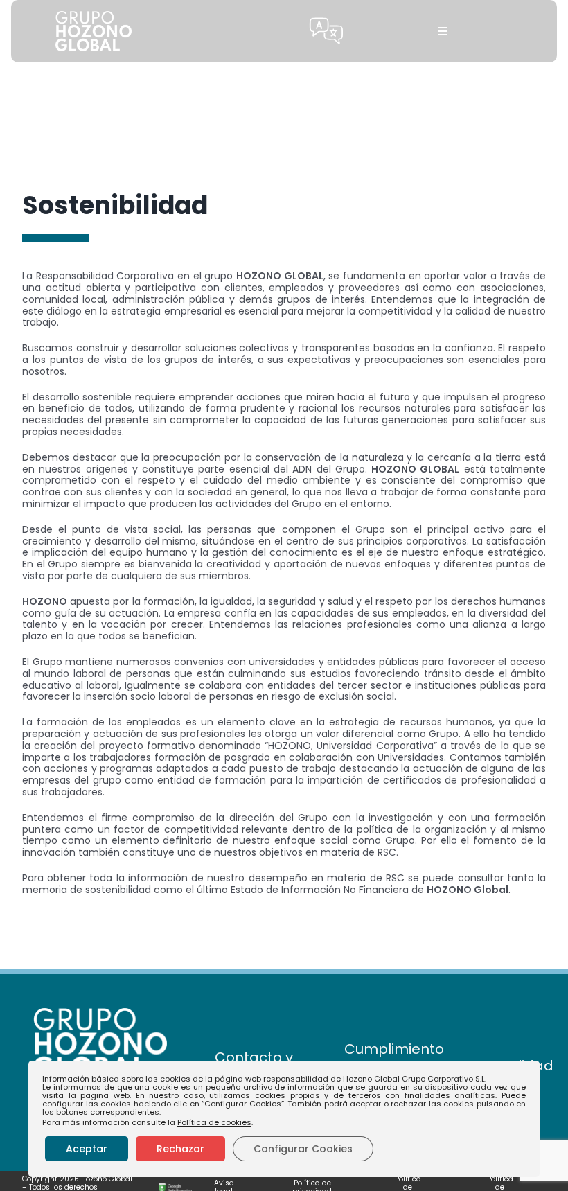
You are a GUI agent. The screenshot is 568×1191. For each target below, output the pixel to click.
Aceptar (86, 1149)
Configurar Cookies (303, 1149)
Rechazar (180, 1149)
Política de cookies (214, 1122)
